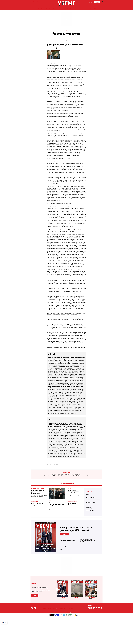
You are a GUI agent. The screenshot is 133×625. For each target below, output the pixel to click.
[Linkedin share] (71, 40)
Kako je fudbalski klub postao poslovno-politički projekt (38, 492)
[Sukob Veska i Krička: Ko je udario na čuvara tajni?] (57, 493)
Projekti (72, 608)
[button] (57, 589)
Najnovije (37, 8)
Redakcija (44, 608)
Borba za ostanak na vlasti (73, 504)
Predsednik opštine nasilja (37, 504)
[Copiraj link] (69, 40)
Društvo (53, 8)
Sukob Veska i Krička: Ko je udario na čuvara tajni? (56, 504)
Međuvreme (55, 475)
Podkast (95, 8)
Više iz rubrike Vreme (66, 484)
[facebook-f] (89, 608)
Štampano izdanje (79, 8)
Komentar (72, 8)
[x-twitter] (91, 608)
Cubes (71, 612)
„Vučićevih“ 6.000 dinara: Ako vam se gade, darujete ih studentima (91, 496)
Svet (58, 8)
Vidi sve (87, 513)
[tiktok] (99, 608)
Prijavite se (90, 2)
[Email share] (66, 40)
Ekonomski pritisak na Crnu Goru (68, 546)
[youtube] (94, 608)
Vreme (63, 612)
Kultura (62, 8)
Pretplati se (64, 534)
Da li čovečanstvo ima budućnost (88, 546)
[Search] (31, 1)
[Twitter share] (64, 40)
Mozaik (67, 8)
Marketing (55, 608)
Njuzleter (90, 8)
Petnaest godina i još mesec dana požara (91, 503)
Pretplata (97, 2)
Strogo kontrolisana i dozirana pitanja (87, 541)
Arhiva (85, 8)
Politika (42, 8)
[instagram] (96, 608)
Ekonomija (48, 8)
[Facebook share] (62, 40)
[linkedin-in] (101, 608)
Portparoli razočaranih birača (89, 509)
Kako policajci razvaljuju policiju (73, 491)
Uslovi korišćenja (61, 608)
